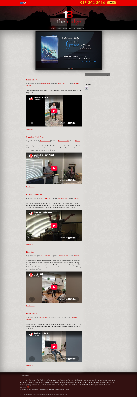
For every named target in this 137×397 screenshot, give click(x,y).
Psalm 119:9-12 (62, 83)
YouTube (24, 3)
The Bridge (68, 16)
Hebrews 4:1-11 (62, 198)
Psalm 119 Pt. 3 (33, 79)
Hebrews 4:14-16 (63, 141)
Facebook (21, 3)
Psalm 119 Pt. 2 (33, 313)
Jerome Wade (45, 83)
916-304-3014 (92, 3)
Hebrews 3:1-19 (62, 255)
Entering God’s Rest (34, 194)
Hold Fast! (30, 251)
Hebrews (77, 141)
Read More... (30, 129)
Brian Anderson (45, 141)
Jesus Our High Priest (35, 137)
